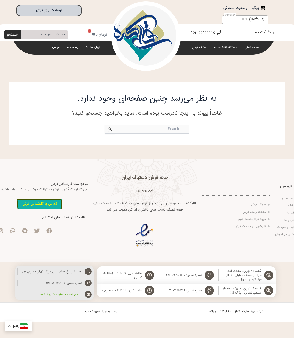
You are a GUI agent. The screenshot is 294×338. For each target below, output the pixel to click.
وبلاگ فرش (199, 47)
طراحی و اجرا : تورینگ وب (102, 311)
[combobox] (44, 34)
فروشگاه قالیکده (227, 47)
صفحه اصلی (252, 47)
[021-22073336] (219, 32)
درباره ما (95, 47)
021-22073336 (202, 33)
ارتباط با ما (73, 46)
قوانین (56, 46)
